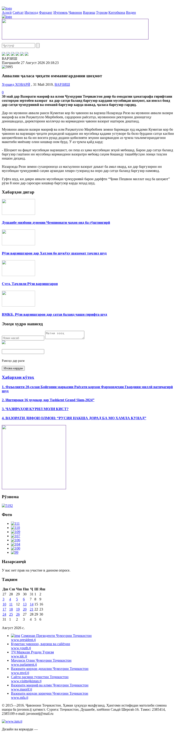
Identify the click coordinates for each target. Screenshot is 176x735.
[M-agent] (22, 54)
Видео (131, 12)
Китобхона (116, 12)
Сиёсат (18, 12)
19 (18, 609)
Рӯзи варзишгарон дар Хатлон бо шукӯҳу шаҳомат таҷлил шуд (54, 253)
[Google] (26, 54)
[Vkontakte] (13, 54)
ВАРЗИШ (62, 84)
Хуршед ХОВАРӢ (16, 84)
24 (4, 614)
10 (4, 604)
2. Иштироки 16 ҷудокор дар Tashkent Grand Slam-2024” (48, 400)
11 (11, 604)
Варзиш (89, 12)
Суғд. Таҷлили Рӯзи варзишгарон (30, 284)
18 (11, 609)
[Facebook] (4, 54)
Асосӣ (7, 12)
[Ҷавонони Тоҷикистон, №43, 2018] (7, 506)
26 (18, 614)
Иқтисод (31, 12)
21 (31, 609)
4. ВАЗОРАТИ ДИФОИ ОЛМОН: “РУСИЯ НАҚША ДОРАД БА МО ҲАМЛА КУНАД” (74, 418)
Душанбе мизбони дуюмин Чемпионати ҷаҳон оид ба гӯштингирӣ (56, 222)
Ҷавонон (75, 12)
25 (11, 614)
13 (25, 604)
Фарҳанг (45, 12)
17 (4, 609)
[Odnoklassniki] (17, 54)
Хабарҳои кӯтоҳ (18, 377)
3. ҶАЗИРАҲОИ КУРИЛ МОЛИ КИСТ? (35, 409)
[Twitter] (8, 54)
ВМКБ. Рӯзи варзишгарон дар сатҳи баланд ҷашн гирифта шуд (54, 314)
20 (25, 609)
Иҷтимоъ (60, 12)
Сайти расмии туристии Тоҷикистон (40, 679)
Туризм (101, 12)
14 (31, 604)
